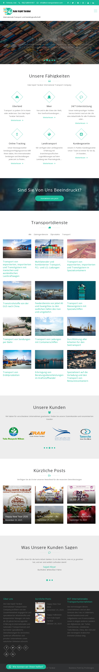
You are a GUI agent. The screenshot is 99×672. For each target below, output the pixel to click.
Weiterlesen (16, 120)
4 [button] (52, 448)
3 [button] (49, 447)
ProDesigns (89, 668)
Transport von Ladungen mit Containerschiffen (48, 341)
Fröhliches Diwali (78, 496)
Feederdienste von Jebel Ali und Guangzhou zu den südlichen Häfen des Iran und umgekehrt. (49, 307)
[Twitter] (72, 3)
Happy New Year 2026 (16, 516)
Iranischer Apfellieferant (81, 516)
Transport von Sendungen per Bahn (16, 341)
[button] (26, 666)
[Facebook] (68, 3)
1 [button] (44, 447)
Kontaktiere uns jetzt (49, 198)
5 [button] (54, 447)
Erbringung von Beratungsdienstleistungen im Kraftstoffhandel (49, 375)
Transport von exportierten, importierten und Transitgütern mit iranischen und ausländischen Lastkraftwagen (17, 268)
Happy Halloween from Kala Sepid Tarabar (49, 496)
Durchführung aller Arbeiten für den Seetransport (77, 342)
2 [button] (46, 447)
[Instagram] (83, 3)
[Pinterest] (78, 3)
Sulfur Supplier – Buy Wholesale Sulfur (49, 516)
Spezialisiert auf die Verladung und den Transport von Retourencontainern (77, 376)
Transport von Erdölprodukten (11, 374)
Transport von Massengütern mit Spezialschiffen (76, 306)
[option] (13, 434)
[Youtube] (88, 3)
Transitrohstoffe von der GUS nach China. (16, 305)
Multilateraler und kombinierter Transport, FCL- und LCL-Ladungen (48, 264)
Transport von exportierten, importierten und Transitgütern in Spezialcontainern (81, 266)
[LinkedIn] (93, 3)
